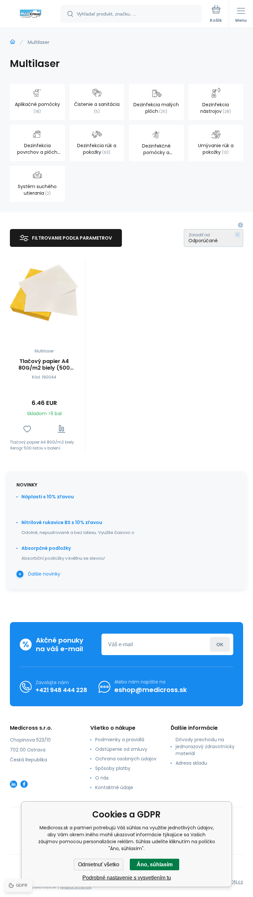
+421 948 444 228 (61, 690)
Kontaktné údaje (114, 787)
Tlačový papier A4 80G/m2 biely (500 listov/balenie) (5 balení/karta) (44, 364)
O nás (102, 778)
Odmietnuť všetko (98, 864)
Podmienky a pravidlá (119, 739)
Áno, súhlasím (155, 864)
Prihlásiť (220, 644)
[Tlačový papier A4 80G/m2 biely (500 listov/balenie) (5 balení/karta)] (44, 292)
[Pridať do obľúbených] (27, 429)
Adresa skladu (191, 763)
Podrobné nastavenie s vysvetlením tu (126, 877)
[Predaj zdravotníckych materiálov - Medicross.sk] (12, 42)
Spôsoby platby (112, 768)
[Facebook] (24, 784)
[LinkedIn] (13, 784)
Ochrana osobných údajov (125, 758)
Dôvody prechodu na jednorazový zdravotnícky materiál (205, 746)
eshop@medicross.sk (150, 689)
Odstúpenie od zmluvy (121, 749)
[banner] (30, 14)
